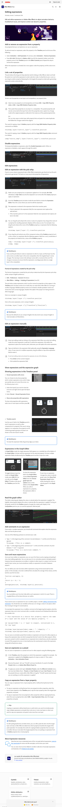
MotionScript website (28, 749)
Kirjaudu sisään (56, 2)
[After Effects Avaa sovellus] (59, 7)
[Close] (53, 801)
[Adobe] (8, 2)
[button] (50, 2)
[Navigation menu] (2, 2)
